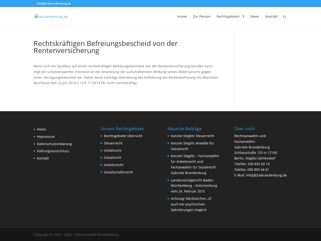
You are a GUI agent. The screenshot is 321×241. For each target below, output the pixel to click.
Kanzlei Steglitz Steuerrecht (192, 136)
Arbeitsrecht (113, 165)
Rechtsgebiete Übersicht (123, 136)
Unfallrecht (112, 150)
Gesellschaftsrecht (118, 172)
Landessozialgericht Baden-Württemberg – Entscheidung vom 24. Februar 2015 (194, 186)
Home (182, 17)
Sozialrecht (112, 157)
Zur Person (202, 17)
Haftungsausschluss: (53, 151)
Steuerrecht (113, 143)
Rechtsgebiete (228, 17)
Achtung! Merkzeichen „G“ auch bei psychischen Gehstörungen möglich (191, 204)
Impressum (46, 136)
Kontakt (271, 17)
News (254, 17)
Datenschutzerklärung (54, 144)
